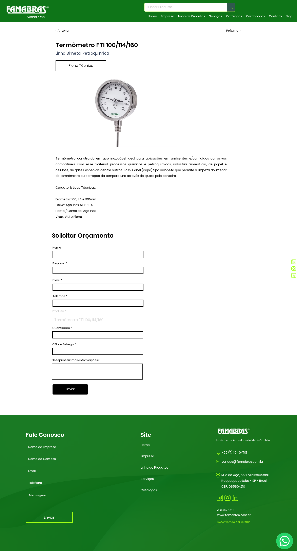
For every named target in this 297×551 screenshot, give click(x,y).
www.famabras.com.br (234, 515)
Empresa (59, 263)
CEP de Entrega (63, 344)
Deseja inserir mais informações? (76, 360)
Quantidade (61, 328)
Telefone (59, 296)
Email (56, 280)
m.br (260, 461)
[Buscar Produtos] (231, 7)
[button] (167, 16)
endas (228, 461)
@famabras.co (245, 461)
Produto (58, 311)
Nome (57, 247)
